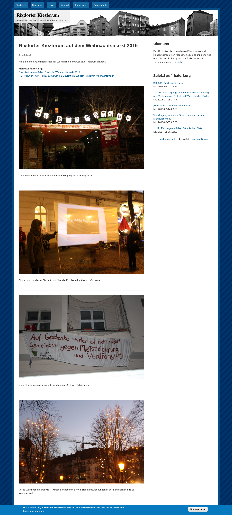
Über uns (37, 5)
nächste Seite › (200, 139)
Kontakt (65, 5)
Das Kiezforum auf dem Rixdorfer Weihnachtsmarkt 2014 (49, 72)
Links (51, 5)
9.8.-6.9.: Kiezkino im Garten (168, 83)
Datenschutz (100, 5)
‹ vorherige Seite (167, 139)
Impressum (81, 5)
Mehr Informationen (33, 511)
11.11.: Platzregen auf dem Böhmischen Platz (177, 128)
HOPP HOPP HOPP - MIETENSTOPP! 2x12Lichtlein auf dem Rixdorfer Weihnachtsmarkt (66, 75)
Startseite (21, 5)
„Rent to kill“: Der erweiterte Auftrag (172, 105)
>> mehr (178, 62)
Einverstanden (198, 509)
